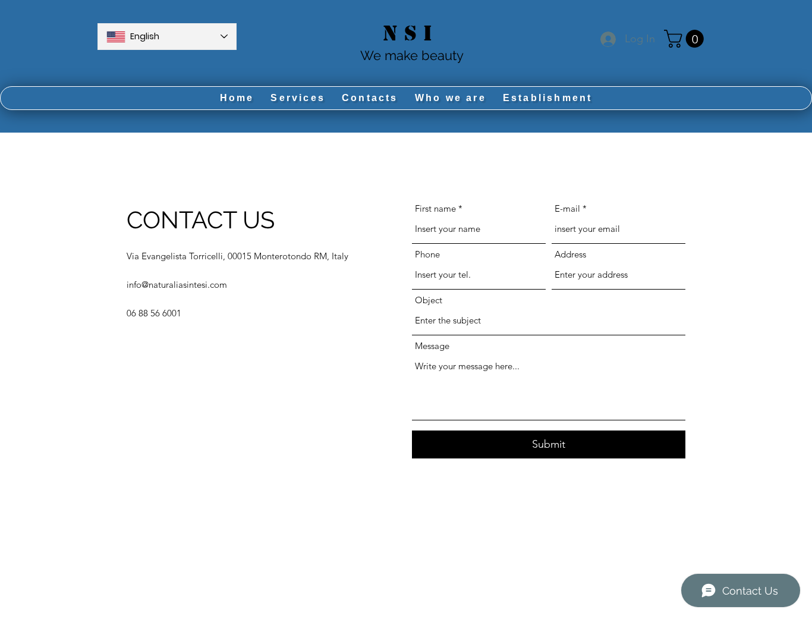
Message (432, 345)
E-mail (567, 208)
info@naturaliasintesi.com (177, 284)
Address (570, 254)
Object (428, 300)
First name (435, 208)
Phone (427, 254)
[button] (686, 39)
